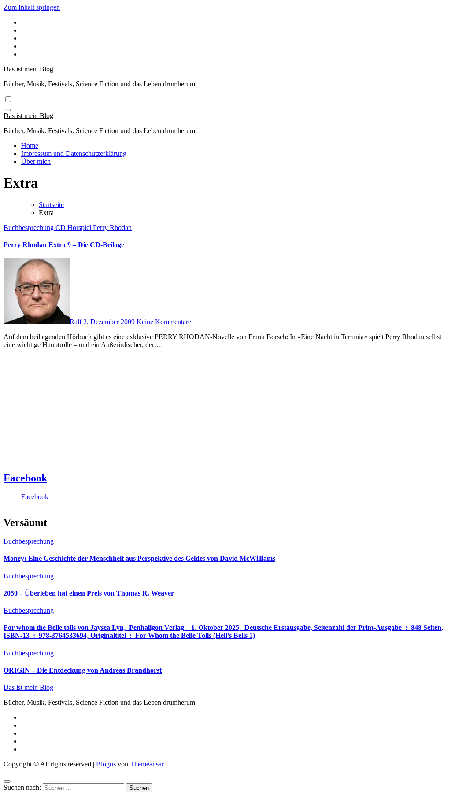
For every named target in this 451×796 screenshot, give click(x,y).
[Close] (7, 781)
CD (61, 227)
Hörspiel (80, 227)
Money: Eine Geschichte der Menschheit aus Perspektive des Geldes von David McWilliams (139, 558)
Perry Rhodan (112, 227)
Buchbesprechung (29, 227)
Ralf (76, 322)
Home (29, 145)
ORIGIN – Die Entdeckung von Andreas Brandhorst (83, 670)
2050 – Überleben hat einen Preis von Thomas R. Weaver (89, 593)
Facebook (25, 478)
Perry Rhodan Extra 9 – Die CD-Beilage (64, 244)
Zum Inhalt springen (32, 7)
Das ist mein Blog (28, 69)
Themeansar (146, 764)
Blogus (106, 764)
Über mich (36, 161)
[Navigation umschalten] (7, 110)
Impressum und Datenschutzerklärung (73, 153)
